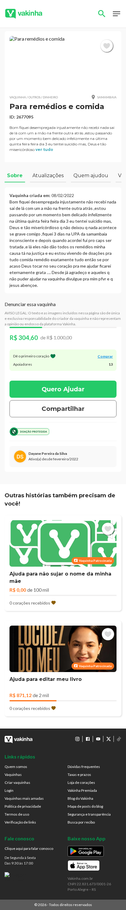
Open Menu (116, 14)
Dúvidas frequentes (84, 766)
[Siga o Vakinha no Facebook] (87, 738)
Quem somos (16, 766)
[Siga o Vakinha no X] (108, 738)
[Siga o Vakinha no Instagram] (77, 738)
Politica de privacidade (23, 806)
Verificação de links (20, 822)
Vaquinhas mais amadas (24, 798)
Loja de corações (81, 782)
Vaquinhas (13, 774)
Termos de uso (17, 814)
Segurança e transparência (89, 814)
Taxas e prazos (79, 774)
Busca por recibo (81, 822)
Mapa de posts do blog (85, 806)
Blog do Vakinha (80, 798)
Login (9, 790)
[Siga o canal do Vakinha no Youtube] (98, 738)
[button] (63, 63)
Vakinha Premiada (82, 790)
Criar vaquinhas (17, 782)
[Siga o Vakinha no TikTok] (119, 738)
